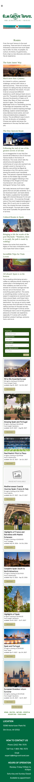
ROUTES (12, 712)
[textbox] (17, 333)
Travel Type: (8, 331)
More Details (10, 389)
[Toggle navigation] (1, 6)
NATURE (19, 712)
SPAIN (6, 712)
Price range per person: (11, 348)
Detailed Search (10, 354)
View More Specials (17, 707)
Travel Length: (9, 342)
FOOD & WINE (22, 714)
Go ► (26, 355)
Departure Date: (10, 337)
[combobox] (17, 334)
